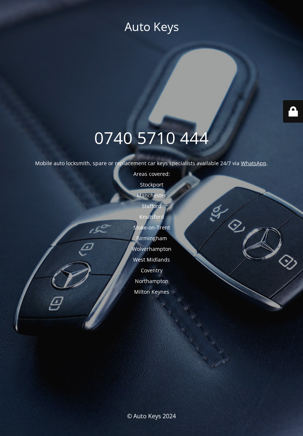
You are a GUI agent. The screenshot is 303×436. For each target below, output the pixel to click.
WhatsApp (253, 163)
